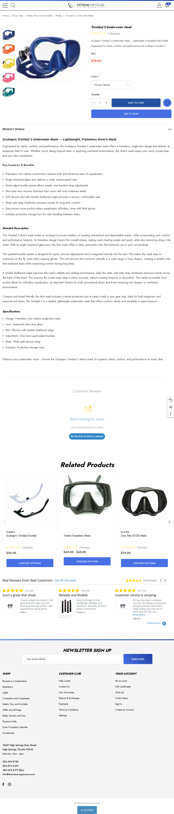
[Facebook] (3, 784)
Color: (95, 76)
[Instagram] (10, 784)
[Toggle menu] (5, 5)
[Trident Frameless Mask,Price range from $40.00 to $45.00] (87, 501)
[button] (161, 580)
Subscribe (138, 659)
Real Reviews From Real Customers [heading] (28, 580)
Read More (98, 614)
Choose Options (30, 563)
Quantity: (95, 94)
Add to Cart (136, 102)
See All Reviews (65, 580)
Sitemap (63, 715)
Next (169, 522)
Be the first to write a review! (87, 436)
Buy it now (131, 113)
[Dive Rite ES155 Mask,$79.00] (144, 501)
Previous (4, 522)
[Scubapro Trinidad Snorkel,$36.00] (30, 501)
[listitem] (43, 605)
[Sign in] (159, 5)
